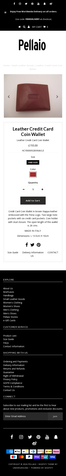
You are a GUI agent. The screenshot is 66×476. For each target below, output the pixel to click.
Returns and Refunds (14, 368)
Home (7, 65)
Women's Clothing (12, 302)
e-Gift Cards (9, 320)
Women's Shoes (11, 306)
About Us (8, 288)
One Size (33, 162)
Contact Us (9, 390)
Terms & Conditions (13, 386)
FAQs (6, 342)
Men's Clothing (11, 309)
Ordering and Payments (15, 361)
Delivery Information (33, 252)
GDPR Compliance (12, 382)
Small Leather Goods (23, 65)
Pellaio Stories (10, 316)
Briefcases (8, 291)
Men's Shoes (9, 313)
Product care (9, 335)
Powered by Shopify (42, 468)
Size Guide (13, 252)
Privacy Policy (10, 379)
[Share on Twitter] (32, 245)
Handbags (8, 295)
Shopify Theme (46, 464)
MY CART (40, 26)
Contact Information (13, 346)
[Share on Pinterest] (39, 245)
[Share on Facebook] (26, 245)
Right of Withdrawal (13, 375)
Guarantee (8, 372)
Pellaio (32, 464)
